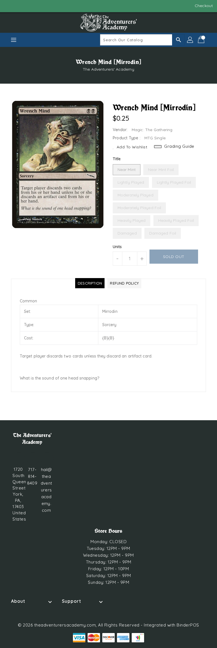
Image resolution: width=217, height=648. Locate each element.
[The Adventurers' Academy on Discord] (20, 5)
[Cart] (201, 39)
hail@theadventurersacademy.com (46, 490)
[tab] (90, 283)
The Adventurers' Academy (108, 69)
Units (117, 247)
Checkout (204, 5)
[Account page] (190, 39)
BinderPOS (188, 625)
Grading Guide (179, 146)
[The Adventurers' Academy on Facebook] (9, 5)
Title (117, 158)
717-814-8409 (32, 476)
